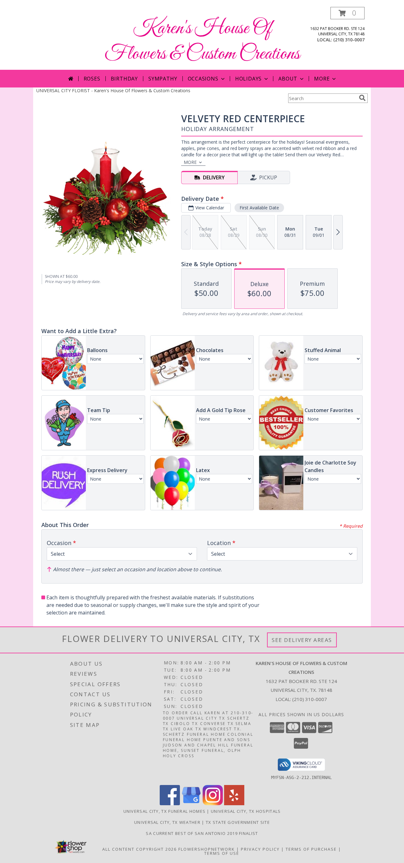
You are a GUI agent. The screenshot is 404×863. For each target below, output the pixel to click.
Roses (92, 78)
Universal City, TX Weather (167, 822)
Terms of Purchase (311, 849)
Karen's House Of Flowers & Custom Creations (202, 41)
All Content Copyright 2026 (139, 849)
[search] (362, 97)
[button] (347, 13)
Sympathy (162, 78)
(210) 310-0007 (349, 40)
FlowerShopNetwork (206, 849)
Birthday (124, 78)
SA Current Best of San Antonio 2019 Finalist (202, 833)
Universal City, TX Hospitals (246, 811)
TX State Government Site (238, 822)
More (322, 78)
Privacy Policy (260, 849)
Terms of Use (221, 853)
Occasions (203, 78)
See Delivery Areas (302, 640)
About (287, 78)
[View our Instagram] (213, 803)
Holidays (248, 78)
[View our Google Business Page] (191, 803)
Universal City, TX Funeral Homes (164, 811)
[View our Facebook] (170, 803)
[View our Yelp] (234, 803)
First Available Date (259, 208)
